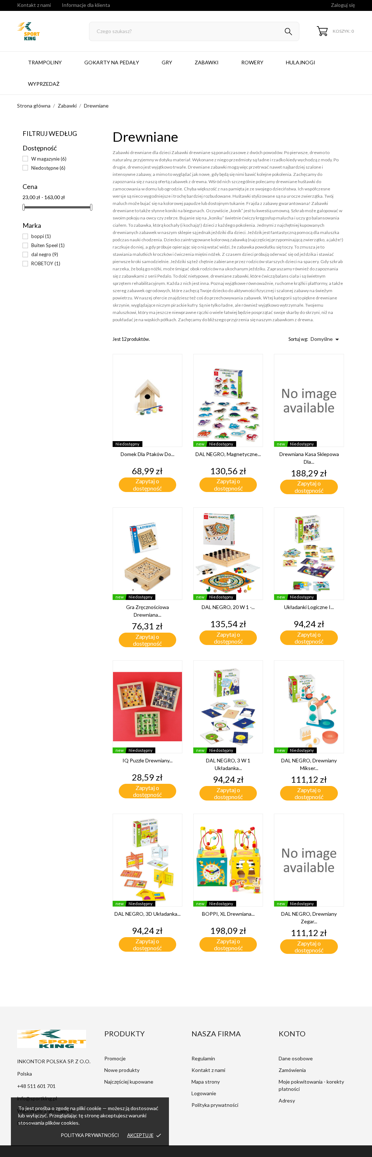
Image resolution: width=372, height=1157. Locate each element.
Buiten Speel (48, 245)
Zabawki (207, 62)
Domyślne (326, 339)
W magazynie (48, 159)
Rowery (252, 62)
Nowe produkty (122, 1070)
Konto (292, 1033)
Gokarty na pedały (111, 62)
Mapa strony (205, 1082)
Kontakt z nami (34, 5)
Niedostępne (48, 168)
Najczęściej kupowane (128, 1082)
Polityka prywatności (90, 1135)
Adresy (287, 1100)
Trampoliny (45, 62)
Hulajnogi (300, 62)
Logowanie (203, 1093)
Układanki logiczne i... (309, 607)
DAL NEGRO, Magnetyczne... (228, 454)
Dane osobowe (296, 1058)
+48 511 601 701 (36, 1086)
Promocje (115, 1058)
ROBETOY (45, 263)
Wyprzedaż (44, 84)
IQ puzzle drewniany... (147, 760)
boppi (41, 236)
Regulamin (203, 1058)
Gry (167, 62)
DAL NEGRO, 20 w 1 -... (228, 607)
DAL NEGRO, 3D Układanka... (147, 914)
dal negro (44, 254)
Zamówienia (292, 1070)
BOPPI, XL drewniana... (228, 914)
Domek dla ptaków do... (147, 454)
